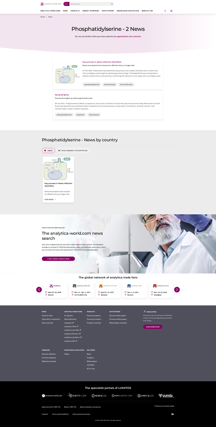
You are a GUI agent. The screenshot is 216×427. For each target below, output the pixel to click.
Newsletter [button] (147, 11)
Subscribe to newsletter (51, 319)
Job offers (90, 365)
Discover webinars (49, 354)
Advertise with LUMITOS (51, 407)
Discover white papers (117, 315)
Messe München (70, 319)
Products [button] (75, 11)
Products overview (94, 323)
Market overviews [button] (90, 11)
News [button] (65, 11)
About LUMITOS (70, 407)
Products (90, 358)
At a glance (68, 315)
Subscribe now (153, 327)
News (89, 354)
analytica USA (69, 341)
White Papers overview (118, 323)
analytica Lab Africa (72, 337)
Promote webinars (49, 358)
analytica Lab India (71, 330)
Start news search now (58, 259)
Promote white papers (118, 319)
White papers (92, 361)
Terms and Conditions (60, 414)
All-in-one (91, 368)
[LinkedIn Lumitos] (172, 414)
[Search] (111, 4)
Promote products (94, 319)
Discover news (47, 315)
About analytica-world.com (90, 407)
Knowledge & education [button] (128, 11)
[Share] (165, 11)
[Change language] (171, 11)
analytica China (70, 326)
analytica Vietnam (71, 334)
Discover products (94, 315)
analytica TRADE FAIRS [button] (50, 11)
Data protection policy (81, 414)
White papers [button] (108, 11)
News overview (47, 323)
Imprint (45, 414)
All (66, 4)
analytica (68, 323)
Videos (66, 354)
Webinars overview (49, 361)
